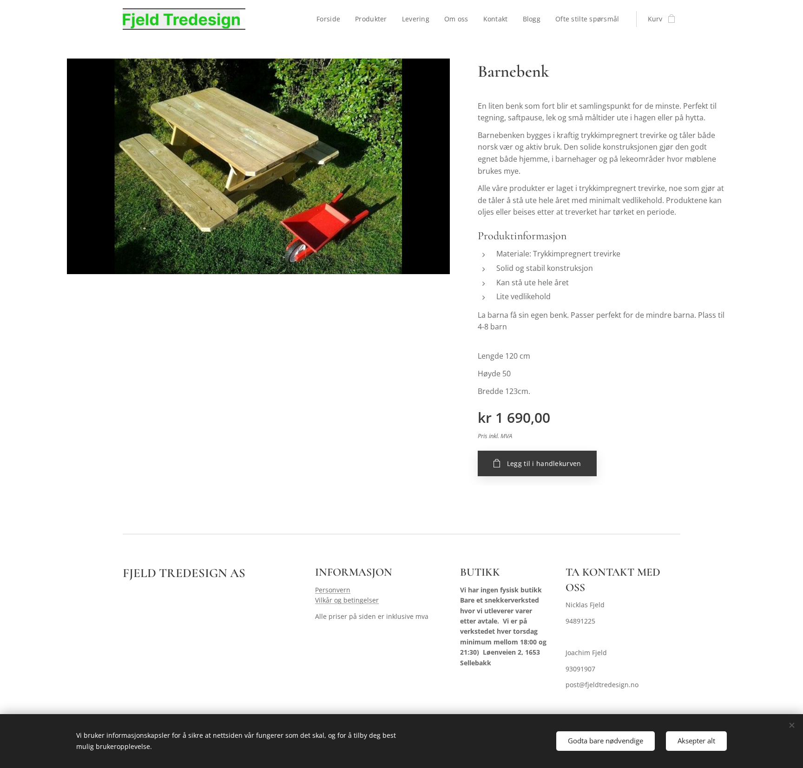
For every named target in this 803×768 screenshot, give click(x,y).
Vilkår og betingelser (347, 600)
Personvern (332, 589)
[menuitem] (331, 19)
